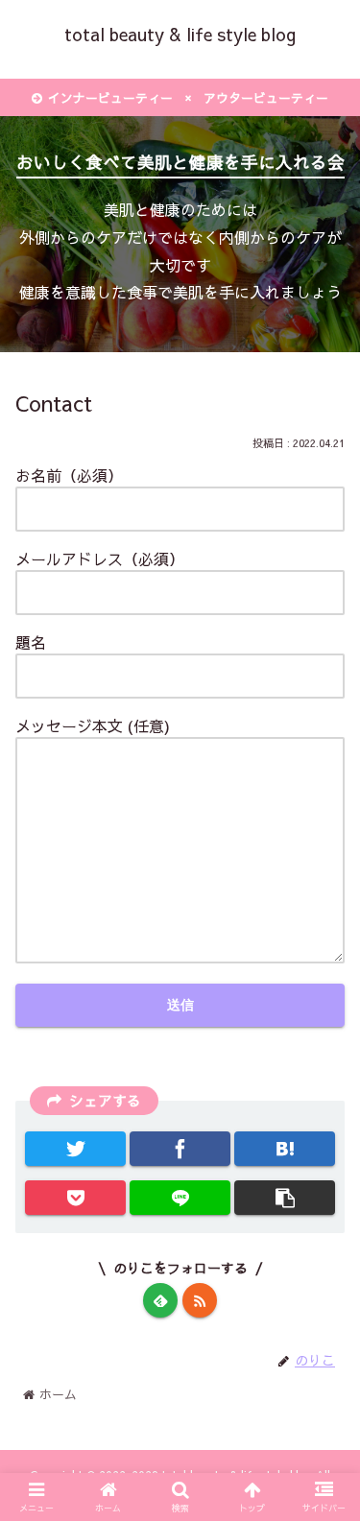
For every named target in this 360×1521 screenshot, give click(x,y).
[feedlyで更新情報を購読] (160, 1300)
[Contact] (284, 1148)
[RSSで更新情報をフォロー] (199, 1300)
